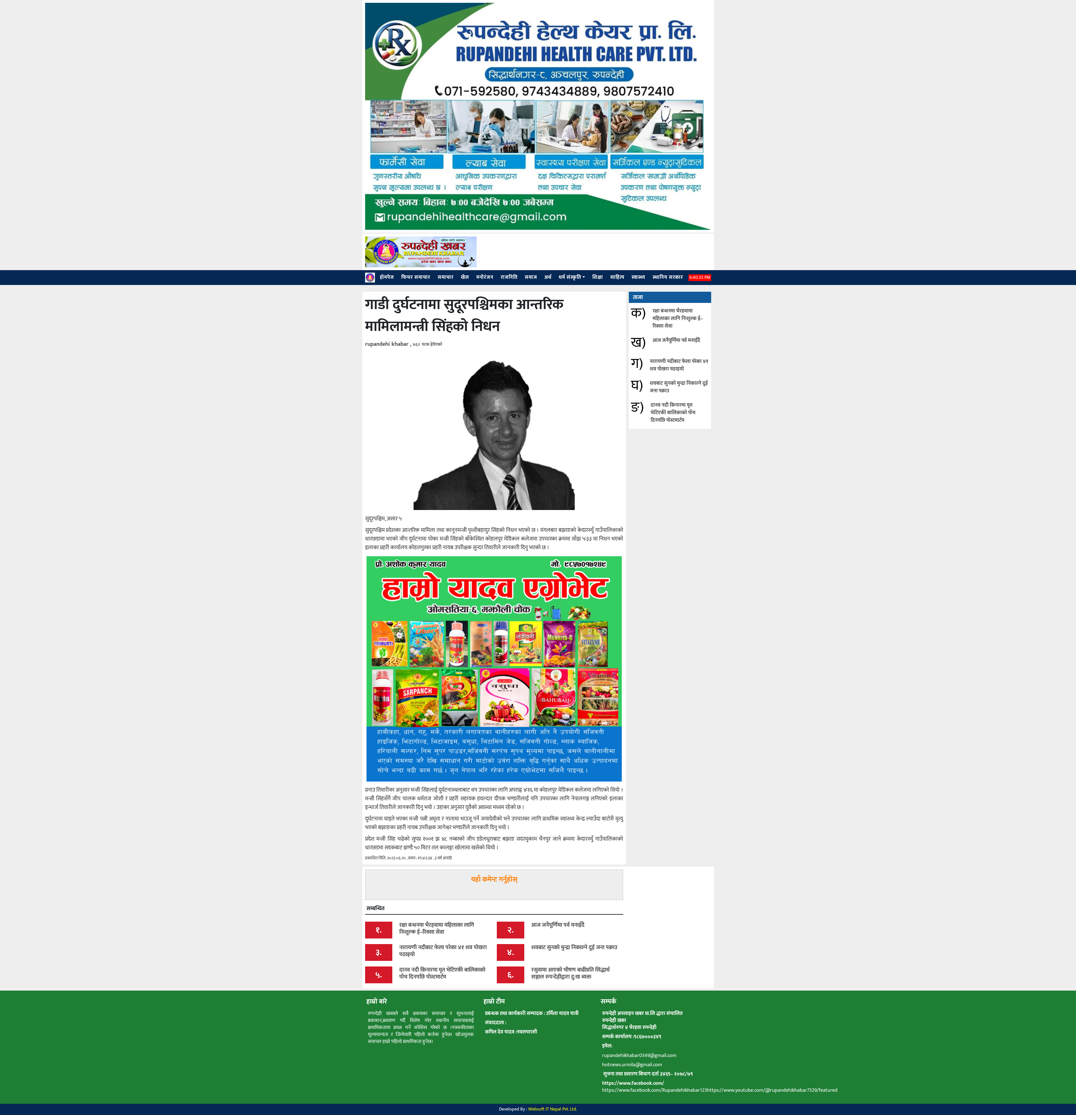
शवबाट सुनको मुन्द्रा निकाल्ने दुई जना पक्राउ (679, 387)
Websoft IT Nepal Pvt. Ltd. (552, 1109)
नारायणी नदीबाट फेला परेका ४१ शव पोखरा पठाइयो (679, 365)
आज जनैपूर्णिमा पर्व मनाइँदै (676, 340)
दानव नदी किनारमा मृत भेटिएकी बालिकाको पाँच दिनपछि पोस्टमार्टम (673, 413)
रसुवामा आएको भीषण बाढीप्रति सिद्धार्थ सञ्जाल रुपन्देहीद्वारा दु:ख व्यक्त (570, 973)
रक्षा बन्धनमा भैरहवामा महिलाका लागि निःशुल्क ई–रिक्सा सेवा (678, 318)
